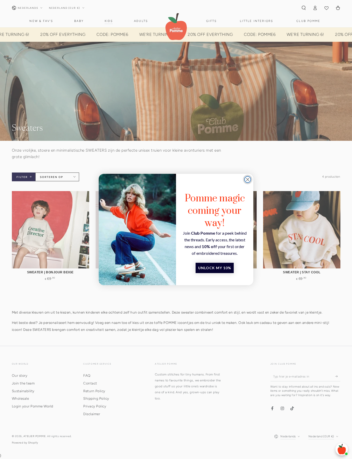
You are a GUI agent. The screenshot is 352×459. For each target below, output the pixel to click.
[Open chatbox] (342, 449)
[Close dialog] (248, 179)
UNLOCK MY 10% (214, 268)
